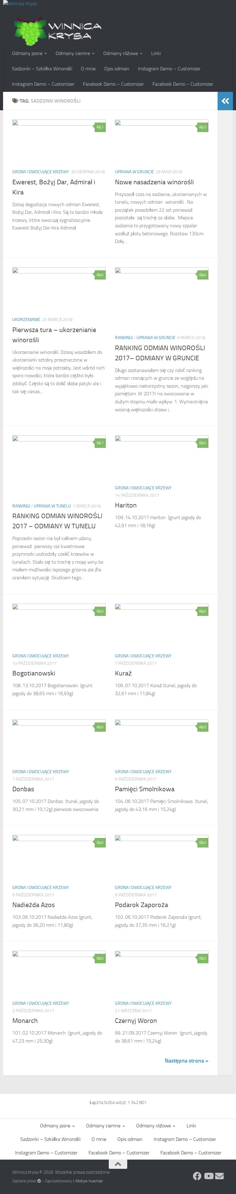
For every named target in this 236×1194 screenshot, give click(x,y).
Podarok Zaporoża (141, 905)
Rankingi (124, 337)
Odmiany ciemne (73, 53)
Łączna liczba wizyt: (109, 1102)
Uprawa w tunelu (52, 506)
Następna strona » (186, 1060)
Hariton (126, 505)
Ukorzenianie (26, 319)
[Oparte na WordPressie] (39, 1181)
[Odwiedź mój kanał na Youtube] (208, 1176)
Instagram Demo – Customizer (169, 69)
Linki (156, 53)
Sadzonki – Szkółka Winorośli (42, 69)
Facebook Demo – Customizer (113, 84)
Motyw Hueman (89, 1181)
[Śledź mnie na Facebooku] (197, 1176)
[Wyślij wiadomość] (219, 1176)
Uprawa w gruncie (134, 171)
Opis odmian (116, 69)
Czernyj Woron (136, 1021)
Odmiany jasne (27, 53)
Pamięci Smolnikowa (145, 789)
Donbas (23, 789)
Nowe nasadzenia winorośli (154, 182)
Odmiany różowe (120, 53)
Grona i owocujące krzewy (40, 171)
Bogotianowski (33, 673)
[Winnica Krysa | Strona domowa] (58, 30)
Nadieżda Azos (33, 905)
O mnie (88, 69)
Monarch (25, 1021)
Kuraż (123, 673)
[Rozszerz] (225, 101)
